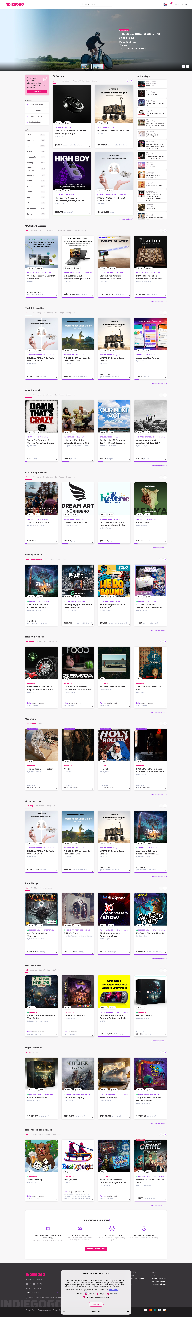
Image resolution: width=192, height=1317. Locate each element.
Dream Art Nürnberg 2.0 (75, 522)
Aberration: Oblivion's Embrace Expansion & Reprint (37, 607)
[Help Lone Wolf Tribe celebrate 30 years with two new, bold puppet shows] (78, 416)
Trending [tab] (29, 806)
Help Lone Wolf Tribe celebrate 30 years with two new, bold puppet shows (78, 443)
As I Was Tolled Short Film (112, 686)
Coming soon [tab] (31, 723)
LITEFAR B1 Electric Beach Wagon (113, 130)
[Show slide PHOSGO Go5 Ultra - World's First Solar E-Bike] (98, 66)
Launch (36, 91)
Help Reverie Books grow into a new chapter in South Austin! (114, 525)
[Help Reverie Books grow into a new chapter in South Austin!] (114, 498)
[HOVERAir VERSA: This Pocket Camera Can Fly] (114, 171)
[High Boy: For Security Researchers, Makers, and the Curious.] (72, 171)
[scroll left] (183, 66)
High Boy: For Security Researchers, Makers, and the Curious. (69, 201)
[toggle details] (91, 147)
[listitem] (37, 135)
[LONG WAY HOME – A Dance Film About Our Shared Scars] (150, 745)
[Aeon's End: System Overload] (41, 909)
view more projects (125, 219)
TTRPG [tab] (46, 559)
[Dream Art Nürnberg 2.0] (78, 498)
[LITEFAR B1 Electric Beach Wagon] (114, 104)
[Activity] (170, 4)
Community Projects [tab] (65, 230)
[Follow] (29, 679)
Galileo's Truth (71, 933)
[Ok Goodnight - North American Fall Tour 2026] (150, 416)
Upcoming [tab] (37, 313)
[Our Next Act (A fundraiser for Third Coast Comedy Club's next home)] (114, 416)
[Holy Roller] (114, 745)
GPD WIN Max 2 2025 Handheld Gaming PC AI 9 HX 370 (77, 279)
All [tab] (54, 81)
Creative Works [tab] (78, 81)
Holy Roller (105, 769)
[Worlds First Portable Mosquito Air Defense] (114, 252)
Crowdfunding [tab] (48, 313)
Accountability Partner (147, 358)
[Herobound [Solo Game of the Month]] (114, 581)
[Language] (165, 4)
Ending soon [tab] (70, 313)
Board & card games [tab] (34, 559)
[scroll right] (187, 66)
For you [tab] (28, 313)
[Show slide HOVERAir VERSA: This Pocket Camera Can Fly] (86, 66)
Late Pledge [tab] (59, 313)
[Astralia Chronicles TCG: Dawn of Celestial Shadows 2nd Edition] (150, 581)
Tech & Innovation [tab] (64, 81)
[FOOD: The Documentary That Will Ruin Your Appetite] (78, 663)
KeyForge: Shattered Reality (150, 933)
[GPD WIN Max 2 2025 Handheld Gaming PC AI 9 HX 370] (78, 252)
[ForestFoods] (150, 498)
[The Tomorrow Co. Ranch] (41, 498)
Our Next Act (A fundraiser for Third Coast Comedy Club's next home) (113, 443)
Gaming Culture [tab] (91, 81)
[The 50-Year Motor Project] (41, 745)
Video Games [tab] (56, 559)
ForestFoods (142, 522)
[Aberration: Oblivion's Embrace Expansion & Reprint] (41, 581)
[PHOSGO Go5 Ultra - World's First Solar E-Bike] (78, 334)
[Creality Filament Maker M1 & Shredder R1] (41, 252)
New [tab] (40, 723)
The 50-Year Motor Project (40, 769)
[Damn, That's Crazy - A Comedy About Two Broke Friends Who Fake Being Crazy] (41, 416)
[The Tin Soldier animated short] (150, 663)
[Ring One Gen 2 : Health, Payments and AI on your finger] (72, 104)
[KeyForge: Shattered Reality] (150, 909)
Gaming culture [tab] (80, 230)
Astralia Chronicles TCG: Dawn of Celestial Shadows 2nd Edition (149, 607)
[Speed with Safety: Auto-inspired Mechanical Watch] (41, 663)
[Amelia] (78, 745)
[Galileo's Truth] (78, 909)
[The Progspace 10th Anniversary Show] (114, 909)
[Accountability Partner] (150, 334)
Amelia (67, 769)
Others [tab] (65, 559)
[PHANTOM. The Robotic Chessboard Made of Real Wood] (150, 252)
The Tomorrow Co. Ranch (39, 522)
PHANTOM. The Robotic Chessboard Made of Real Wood (149, 279)
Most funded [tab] (39, 806)
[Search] (82, 4)
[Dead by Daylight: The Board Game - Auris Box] (78, 581)
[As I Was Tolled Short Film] (114, 663)
